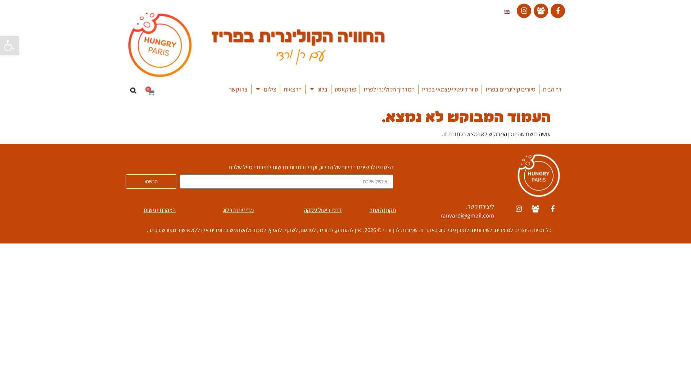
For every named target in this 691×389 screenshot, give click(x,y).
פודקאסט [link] (345, 89)
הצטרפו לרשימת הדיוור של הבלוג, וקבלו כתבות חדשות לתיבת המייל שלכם (311, 167)
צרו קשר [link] (238, 89)
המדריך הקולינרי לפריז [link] (389, 89)
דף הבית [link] (552, 89)
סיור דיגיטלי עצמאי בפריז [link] (450, 89)
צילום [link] (270, 89)
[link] (9, 45)
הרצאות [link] (293, 89)
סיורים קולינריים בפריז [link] (510, 89)
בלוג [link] (323, 89)
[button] (133, 91)
